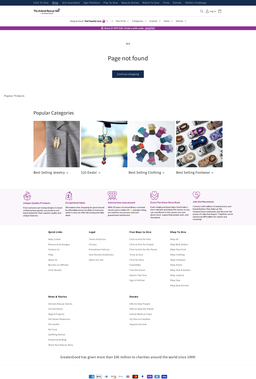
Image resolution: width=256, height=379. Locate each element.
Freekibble (135, 264)
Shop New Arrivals (179, 285)
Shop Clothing (177, 254)
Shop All (174, 239)
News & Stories (130, 2)
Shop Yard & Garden (180, 269)
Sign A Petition (137, 280)
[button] (202, 11)
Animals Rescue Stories (60, 303)
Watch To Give (151, 2)
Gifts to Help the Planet (141, 308)
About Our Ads (96, 259)
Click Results (55, 269)
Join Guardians (71, 2)
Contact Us (54, 249)
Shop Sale (175, 280)
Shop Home (176, 264)
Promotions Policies (99, 249)
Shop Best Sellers (179, 244)
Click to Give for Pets (140, 239)
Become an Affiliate (58, 264)
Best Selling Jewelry (49, 172)
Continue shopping (128, 74)
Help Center (54, 239)
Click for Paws (136, 259)
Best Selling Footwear (193, 172)
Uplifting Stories (56, 334)
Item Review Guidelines (101, 254)
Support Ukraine (138, 324)
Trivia (166, 2)
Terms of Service (97, 239)
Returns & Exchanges (59, 244)
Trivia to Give (136, 254)
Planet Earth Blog (57, 339)
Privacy (93, 244)
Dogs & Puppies (56, 313)
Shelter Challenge (195, 2)
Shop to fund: (85, 21)
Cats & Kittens (55, 308)
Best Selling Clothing (145, 172)
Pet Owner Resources (59, 319)
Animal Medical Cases (140, 313)
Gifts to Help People (139, 303)
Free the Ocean (137, 269)
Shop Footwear (178, 259)
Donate (177, 2)
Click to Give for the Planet (143, 249)
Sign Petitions (91, 2)
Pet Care (52, 329)
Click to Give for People (141, 244)
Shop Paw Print (178, 249)
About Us (52, 259)
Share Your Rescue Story (60, 344)
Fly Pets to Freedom (139, 319)
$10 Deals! (89, 172)
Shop (55, 2)
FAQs (50, 254)
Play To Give (110, 2)
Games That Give (138, 275)
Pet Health (53, 324)
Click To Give (41, 2)
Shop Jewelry (177, 275)
